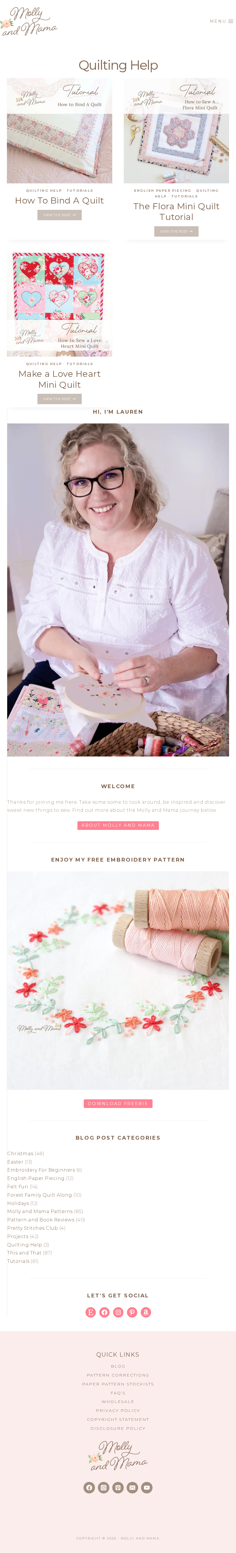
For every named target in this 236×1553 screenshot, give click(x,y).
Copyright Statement (118, 1419)
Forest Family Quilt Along (39, 1195)
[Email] (132, 1487)
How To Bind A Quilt (59, 200)
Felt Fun (17, 1186)
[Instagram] (103, 1487)
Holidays (18, 1203)
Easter (15, 1162)
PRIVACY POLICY (118, 1410)
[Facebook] (89, 1487)
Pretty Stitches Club (32, 1228)
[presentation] (59, 130)
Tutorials (79, 191)
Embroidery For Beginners (41, 1170)
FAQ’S (118, 1393)
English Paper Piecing (163, 191)
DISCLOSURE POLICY (118, 1428)
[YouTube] (147, 1487)
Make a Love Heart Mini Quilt (59, 379)
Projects (17, 1236)
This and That (24, 1253)
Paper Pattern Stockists (118, 1384)
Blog (118, 1366)
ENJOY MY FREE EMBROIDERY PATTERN (118, 860)
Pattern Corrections (118, 1375)
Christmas (20, 1153)
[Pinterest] (118, 1487)
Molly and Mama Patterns (40, 1211)
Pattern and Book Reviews (40, 1220)
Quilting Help (44, 191)
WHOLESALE (118, 1401)
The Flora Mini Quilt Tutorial (176, 212)
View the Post (62, 215)
